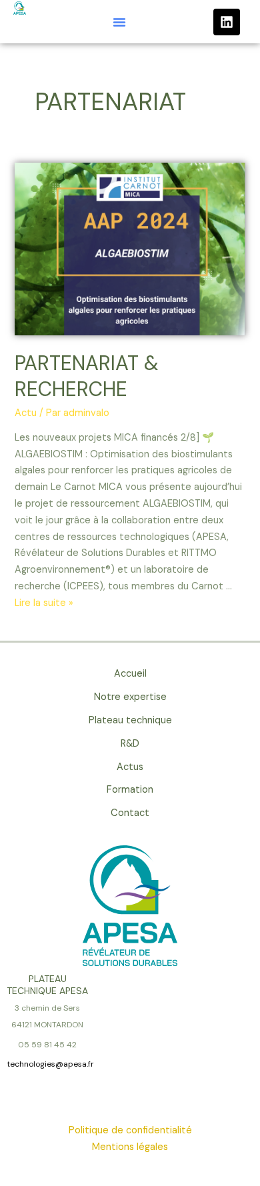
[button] (119, 22)
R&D (130, 743)
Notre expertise (130, 697)
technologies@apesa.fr (50, 1064)
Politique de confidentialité (130, 1130)
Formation (130, 789)
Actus (130, 767)
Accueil (130, 673)
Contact (130, 813)
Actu (26, 413)
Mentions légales (130, 1147)
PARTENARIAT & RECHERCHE (87, 376)
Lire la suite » (44, 603)
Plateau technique (130, 720)
